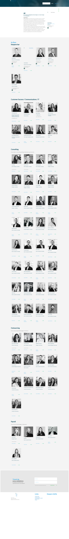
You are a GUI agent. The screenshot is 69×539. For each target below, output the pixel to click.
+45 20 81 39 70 (50, 62)
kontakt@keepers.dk (14, 118)
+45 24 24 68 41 (26, 169)
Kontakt (52, 3)
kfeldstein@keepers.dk (50, 25)
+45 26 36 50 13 (14, 62)
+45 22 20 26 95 (38, 62)
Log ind (56, 3)
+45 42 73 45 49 (49, 26)
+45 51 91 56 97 (38, 169)
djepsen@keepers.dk (50, 61)
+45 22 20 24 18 (14, 441)
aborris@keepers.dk (14, 61)
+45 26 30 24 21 (14, 169)
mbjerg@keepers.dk (38, 61)
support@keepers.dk (38, 116)
